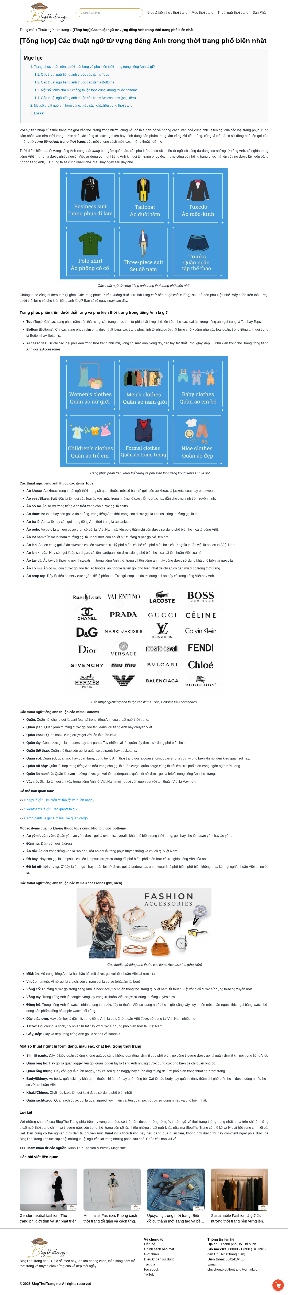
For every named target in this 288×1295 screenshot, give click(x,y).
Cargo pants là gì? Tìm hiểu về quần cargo (56, 818)
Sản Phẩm (260, 12)
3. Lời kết (37, 113)
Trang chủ (27, 30)
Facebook (151, 1269)
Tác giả (149, 1264)
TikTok (149, 1274)
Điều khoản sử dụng (159, 1259)
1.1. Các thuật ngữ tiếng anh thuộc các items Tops (72, 74)
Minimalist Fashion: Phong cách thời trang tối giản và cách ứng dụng (110, 1221)
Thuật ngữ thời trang (233, 12)
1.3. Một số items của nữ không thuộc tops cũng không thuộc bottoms (86, 90)
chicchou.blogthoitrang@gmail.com (233, 1269)
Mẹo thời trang (202, 12)
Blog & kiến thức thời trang (167, 12)
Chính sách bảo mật (159, 1249)
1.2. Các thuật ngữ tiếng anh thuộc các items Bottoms (74, 82)
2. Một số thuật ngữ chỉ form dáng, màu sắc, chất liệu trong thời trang (81, 105)
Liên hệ (149, 1244)
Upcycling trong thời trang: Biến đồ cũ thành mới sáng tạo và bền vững (175, 1221)
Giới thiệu (151, 1254)
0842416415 (235, 1259)
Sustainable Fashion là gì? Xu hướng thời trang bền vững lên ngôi (237, 1221)
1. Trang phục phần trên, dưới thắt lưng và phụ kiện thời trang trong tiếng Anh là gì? (92, 66)
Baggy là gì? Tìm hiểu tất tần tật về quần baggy (59, 800)
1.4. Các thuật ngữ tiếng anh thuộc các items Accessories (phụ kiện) (85, 98)
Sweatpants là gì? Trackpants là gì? (50, 809)
